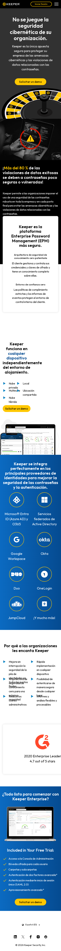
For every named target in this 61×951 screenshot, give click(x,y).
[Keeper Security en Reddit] (46, 936)
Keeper (11, 4)
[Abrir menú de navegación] (56, 4)
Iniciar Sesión (41, 4)
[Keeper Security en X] (23, 936)
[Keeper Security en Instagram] (38, 936)
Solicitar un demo (30, 81)
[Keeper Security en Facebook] (30, 936)
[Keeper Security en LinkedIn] (15, 936)
